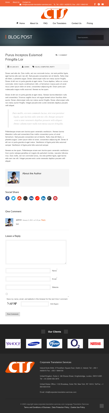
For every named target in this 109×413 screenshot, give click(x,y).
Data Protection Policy (60, 407)
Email (54, 279)
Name (54, 270)
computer (45, 67)
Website (55, 287)
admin (26, 67)
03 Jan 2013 (14, 67)
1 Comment (62, 55)
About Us (16, 2)
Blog (37, 67)
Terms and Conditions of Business (37, 407)
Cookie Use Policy (78, 407)
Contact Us (26, 2)
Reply (43, 220)
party (52, 67)
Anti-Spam (54, 304)
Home (7, 2)
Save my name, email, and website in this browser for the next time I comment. (37, 299)
